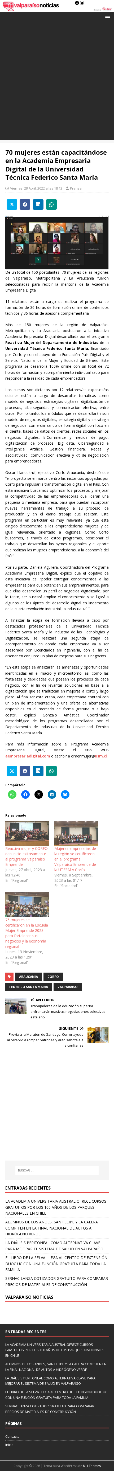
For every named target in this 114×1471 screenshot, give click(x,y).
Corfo (53, 976)
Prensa (76, 188)
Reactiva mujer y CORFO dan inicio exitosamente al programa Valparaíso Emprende (26, 856)
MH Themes (92, 1466)
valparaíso (68, 987)
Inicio (9, 1444)
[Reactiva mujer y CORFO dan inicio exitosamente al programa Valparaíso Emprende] (27, 833)
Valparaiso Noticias (29, 1297)
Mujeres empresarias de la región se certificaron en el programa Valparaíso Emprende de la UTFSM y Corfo (75, 859)
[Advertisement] (57, 83)
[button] (107, 17)
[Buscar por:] (57, 1170)
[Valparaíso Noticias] (57, 8)
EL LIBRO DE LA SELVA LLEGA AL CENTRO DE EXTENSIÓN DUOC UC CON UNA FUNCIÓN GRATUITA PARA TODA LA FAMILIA (56, 1263)
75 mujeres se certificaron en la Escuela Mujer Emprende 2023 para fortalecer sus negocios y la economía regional (26, 933)
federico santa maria (28, 987)
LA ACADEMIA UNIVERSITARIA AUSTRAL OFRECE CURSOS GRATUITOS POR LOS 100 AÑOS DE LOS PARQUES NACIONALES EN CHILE (55, 1207)
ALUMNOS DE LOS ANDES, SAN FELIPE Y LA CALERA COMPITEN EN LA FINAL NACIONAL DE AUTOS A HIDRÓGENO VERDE (51, 1227)
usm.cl (101, 756)
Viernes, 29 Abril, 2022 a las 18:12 (36, 188)
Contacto (12, 1436)
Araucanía (28, 976)
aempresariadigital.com (27, 756)
